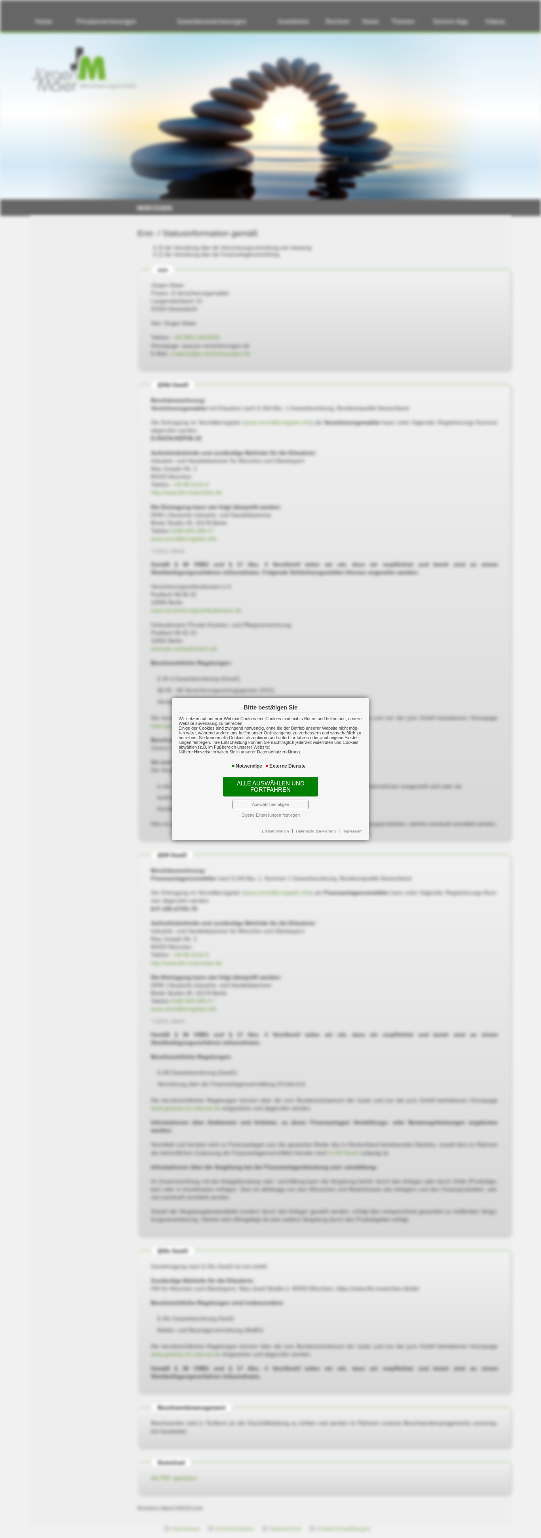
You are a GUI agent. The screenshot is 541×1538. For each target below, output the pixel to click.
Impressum (352, 831)
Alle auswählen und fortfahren (271, 786)
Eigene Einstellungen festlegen (271, 815)
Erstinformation (275, 831)
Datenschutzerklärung (316, 831)
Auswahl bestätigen (270, 804)
